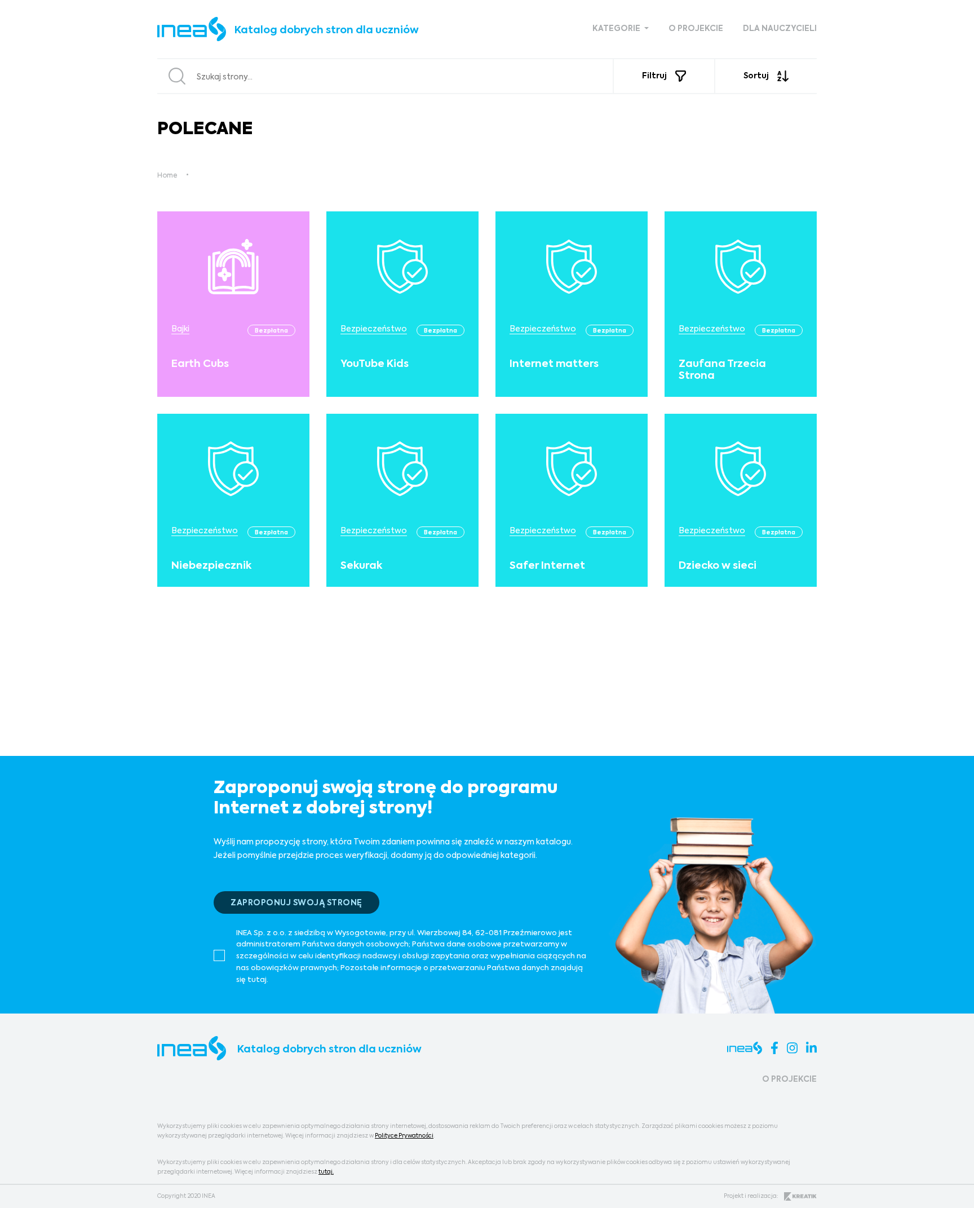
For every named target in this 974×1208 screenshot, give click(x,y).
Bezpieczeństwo (373, 329)
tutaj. (326, 1172)
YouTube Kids (374, 364)
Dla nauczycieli (780, 29)
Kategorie (617, 29)
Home (167, 175)
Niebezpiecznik (211, 566)
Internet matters (554, 364)
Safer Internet (547, 566)
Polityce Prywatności (404, 1136)
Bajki (180, 329)
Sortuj (756, 76)
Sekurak (361, 566)
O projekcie (695, 29)
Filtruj (654, 76)
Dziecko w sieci (717, 566)
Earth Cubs (200, 364)
